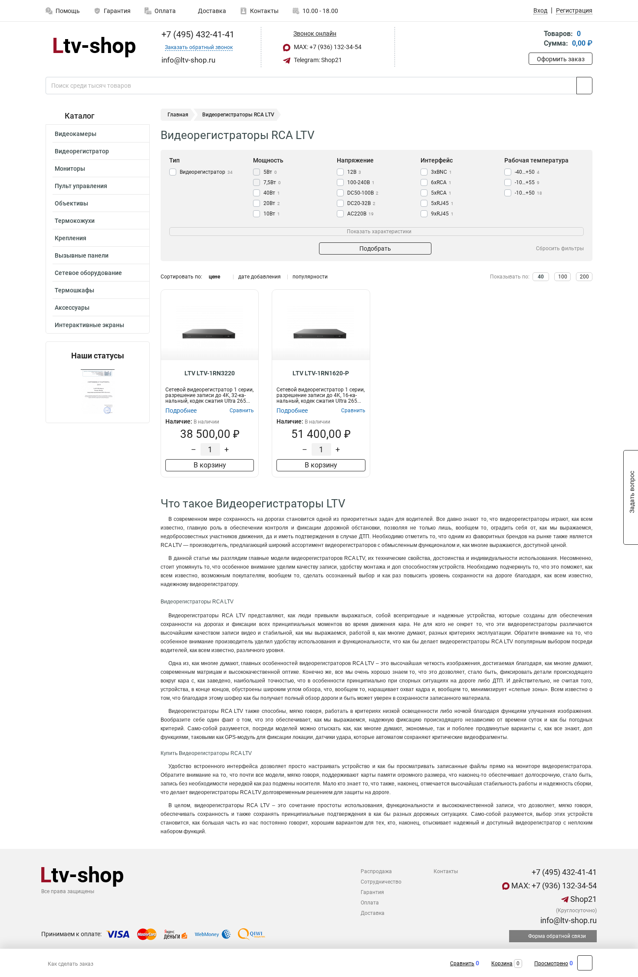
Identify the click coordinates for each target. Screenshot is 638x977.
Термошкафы (74, 290)
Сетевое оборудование (88, 272)
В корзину (210, 465)
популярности (310, 277)
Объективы (71, 203)
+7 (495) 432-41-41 (196, 34)
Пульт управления (81, 185)
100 (562, 277)
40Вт (271, 193)
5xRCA (441, 193)
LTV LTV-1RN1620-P (321, 373)
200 (584, 277)
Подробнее (181, 410)
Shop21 (583, 899)
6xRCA (441, 182)
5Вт (270, 172)
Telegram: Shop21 (317, 59)
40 (541, 277)
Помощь (68, 10)
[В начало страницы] (584, 962)
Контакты (264, 10)
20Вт (271, 203)
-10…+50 (528, 193)
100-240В (361, 182)
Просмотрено (551, 963)
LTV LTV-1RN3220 (209, 373)
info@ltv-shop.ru (568, 920)
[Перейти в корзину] (535, 39)
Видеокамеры (75, 133)
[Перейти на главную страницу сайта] (94, 47)
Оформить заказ (561, 59)
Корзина (502, 963)
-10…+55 (527, 182)
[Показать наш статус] (98, 391)
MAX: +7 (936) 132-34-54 (327, 46)
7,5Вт (272, 182)
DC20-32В (361, 203)
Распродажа (376, 871)
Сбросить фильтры (560, 248)
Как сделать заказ (70, 964)
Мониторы (70, 168)
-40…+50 (527, 172)
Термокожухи (75, 220)
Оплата (165, 10)
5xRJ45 (442, 203)
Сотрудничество (381, 882)
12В (354, 172)
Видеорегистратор (82, 151)
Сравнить (462, 963)
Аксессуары (72, 307)
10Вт (271, 214)
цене (214, 277)
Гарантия (117, 10)
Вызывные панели (82, 255)
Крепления (70, 238)
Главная (178, 115)
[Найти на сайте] (584, 85)
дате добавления (259, 277)
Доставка (211, 10)
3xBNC (441, 172)
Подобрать (375, 248)
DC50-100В (362, 193)
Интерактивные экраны (89, 324)
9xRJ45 (442, 214)
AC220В (360, 214)
